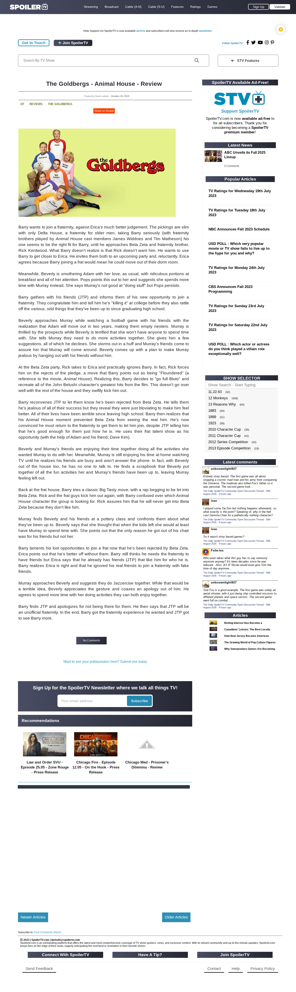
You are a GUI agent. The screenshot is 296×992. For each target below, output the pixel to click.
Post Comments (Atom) (47, 932)
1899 (212, 417)
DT (22, 104)
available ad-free (256, 119)
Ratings (195, 6)
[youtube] (260, 42)
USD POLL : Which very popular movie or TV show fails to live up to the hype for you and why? (239, 248)
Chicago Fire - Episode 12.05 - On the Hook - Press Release (95, 767)
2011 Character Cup (224, 436)
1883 (212, 411)
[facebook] (248, 42)
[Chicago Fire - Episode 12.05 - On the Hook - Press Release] (95, 757)
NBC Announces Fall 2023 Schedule (239, 229)
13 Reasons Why (222, 404)
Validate (279, 7)
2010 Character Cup (224, 429)
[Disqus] (104, 847)
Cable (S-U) (156, 6)
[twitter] (253, 42)
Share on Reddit (104, 110)
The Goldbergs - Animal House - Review (104, 83)
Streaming (91, 6)
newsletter (205, 30)
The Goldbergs (60, 104)
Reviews (36, 104)
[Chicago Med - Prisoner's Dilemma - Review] (147, 757)
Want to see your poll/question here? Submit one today (105, 661)
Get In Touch (34, 43)
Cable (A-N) (133, 6)
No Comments (91, 640)
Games (212, 6)
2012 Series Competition (228, 442)
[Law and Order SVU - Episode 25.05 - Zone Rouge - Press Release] (44, 757)
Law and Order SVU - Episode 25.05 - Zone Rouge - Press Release (45, 767)
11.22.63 (215, 392)
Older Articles (176, 917)
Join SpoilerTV (75, 43)
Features (177, 6)
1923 (212, 423)
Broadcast (112, 6)
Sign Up (258, 7)
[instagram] (266, 42)
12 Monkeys (218, 398)
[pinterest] (272, 42)
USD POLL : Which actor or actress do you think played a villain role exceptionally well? (238, 349)
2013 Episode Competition (229, 448)
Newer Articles (33, 917)
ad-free (140, 30)
